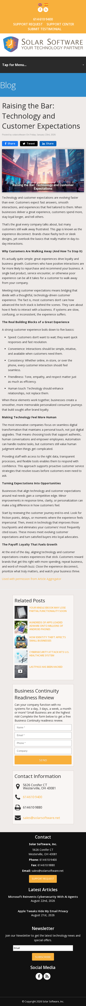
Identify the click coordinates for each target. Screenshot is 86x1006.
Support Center (60, 24)
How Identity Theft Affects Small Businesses (47, 639)
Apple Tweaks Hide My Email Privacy (43, 911)
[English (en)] (40, 4)
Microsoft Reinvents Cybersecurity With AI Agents (43, 897)
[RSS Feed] (46, 9)
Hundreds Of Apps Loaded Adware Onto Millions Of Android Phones (46, 626)
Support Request (28, 24)
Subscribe (43, 957)
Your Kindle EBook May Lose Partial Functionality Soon (48, 609)
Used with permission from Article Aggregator (31, 579)
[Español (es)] (46, 4)
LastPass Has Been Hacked (46, 667)
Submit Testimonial (44, 29)
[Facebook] (40, 9)
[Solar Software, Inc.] (43, 52)
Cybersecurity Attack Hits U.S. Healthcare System (49, 653)
